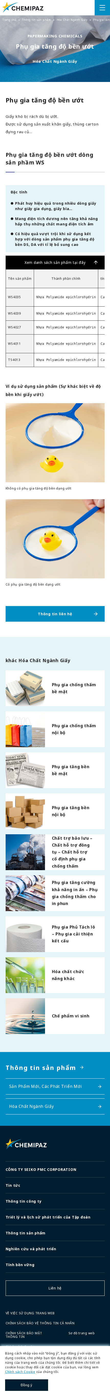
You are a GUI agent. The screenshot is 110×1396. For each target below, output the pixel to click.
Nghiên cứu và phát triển (31, 1248)
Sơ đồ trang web (82, 1333)
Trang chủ (9, 20)
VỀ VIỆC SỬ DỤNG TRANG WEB (30, 1313)
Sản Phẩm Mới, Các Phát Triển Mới (45, 1086)
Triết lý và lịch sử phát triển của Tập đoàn (48, 1217)
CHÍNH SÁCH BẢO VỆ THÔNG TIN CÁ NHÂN (40, 1323)
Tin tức (13, 1185)
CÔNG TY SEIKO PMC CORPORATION (41, 1169)
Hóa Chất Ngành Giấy (72, 20)
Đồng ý (26, 1385)
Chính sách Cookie (20, 1372)
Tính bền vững (20, 1264)
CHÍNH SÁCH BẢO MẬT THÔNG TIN (24, 1335)
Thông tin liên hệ (55, 613)
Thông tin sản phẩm (36, 20)
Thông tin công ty (24, 1201)
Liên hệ (55, 1288)
